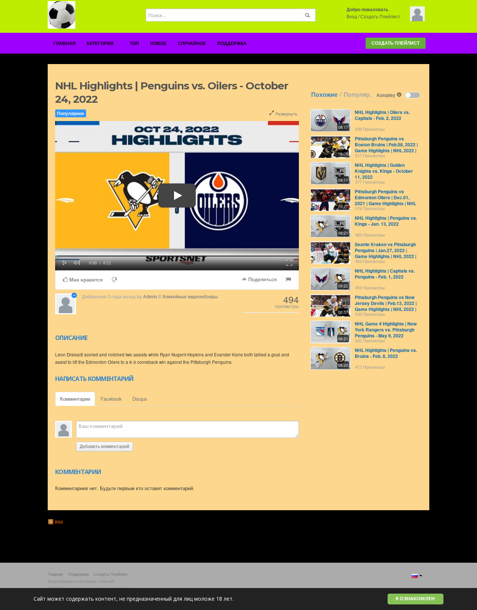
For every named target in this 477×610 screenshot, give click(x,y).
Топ (134, 43)
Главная (64, 43)
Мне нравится (85, 280)
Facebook (111, 398)
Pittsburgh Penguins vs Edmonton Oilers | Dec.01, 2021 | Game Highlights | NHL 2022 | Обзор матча (385, 200)
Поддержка (232, 43)
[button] (65, 262)
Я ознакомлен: (415, 598)
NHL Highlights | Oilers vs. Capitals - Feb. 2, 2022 (382, 115)
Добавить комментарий (104, 446)
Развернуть (285, 114)
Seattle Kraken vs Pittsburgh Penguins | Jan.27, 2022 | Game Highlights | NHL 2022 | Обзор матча (385, 253)
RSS (58, 522)
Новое (158, 43)
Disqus (139, 398)
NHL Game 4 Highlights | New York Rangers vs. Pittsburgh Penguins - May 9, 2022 (386, 329)
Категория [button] (101, 43)
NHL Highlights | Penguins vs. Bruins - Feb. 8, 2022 (386, 353)
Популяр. (357, 94)
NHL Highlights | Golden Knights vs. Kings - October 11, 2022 (384, 171)
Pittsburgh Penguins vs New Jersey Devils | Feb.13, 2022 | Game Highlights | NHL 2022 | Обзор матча (386, 306)
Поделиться (262, 279)
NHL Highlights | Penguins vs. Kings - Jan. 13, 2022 (386, 221)
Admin (150, 296)
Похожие (324, 94)
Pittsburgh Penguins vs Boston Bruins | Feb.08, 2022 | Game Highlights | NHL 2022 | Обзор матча (386, 147)
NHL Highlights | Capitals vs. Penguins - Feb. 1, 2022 (385, 273)
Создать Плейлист (380, 16)
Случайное (192, 43)
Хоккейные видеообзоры (190, 296)
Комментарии (75, 398)
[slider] (177, 256)
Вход (352, 16)
